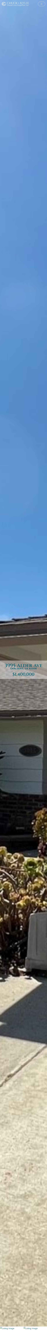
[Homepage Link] (16, 4)
